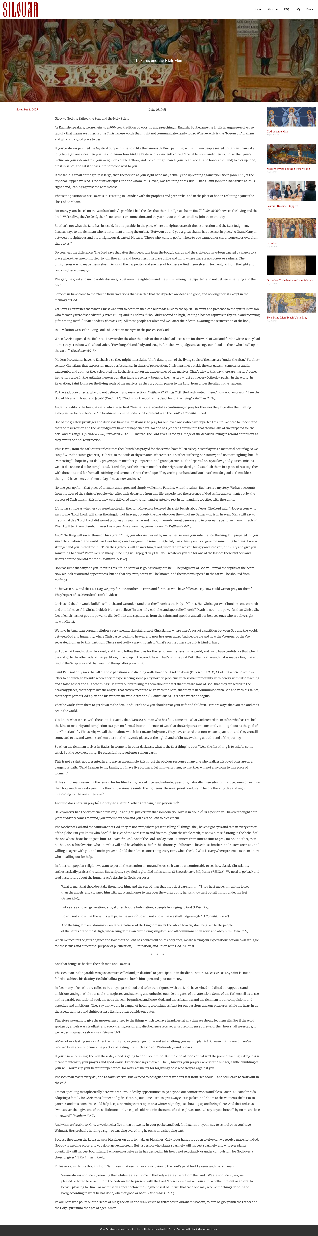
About (270, 9)
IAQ (298, 9)
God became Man (277, 131)
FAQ (286, 9)
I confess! (272, 243)
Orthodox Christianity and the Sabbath (290, 280)
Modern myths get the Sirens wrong (288, 168)
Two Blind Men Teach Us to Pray (287, 317)
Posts (309, 9)
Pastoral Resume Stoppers (282, 206)
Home (257, 9)
